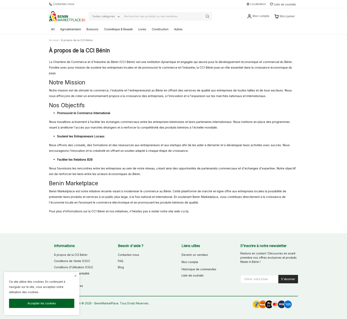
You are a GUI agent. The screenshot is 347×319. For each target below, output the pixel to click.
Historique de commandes (199, 269)
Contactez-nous (63, 4)
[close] (75, 276)
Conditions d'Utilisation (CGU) (73, 267)
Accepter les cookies (42, 303)
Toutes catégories (103, 16)
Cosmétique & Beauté (118, 29)
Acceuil (53, 40)
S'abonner (288, 279)
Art (53, 29)
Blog (121, 267)
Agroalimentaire (70, 29)
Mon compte (190, 262)
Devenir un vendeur (195, 254)
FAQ (120, 261)
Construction (160, 29)
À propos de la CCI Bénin (70, 254)
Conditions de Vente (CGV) (72, 261)
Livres (142, 29)
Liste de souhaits (193, 275)
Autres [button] (178, 29)
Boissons (92, 29)
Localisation (258, 4)
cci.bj (184, 211)
